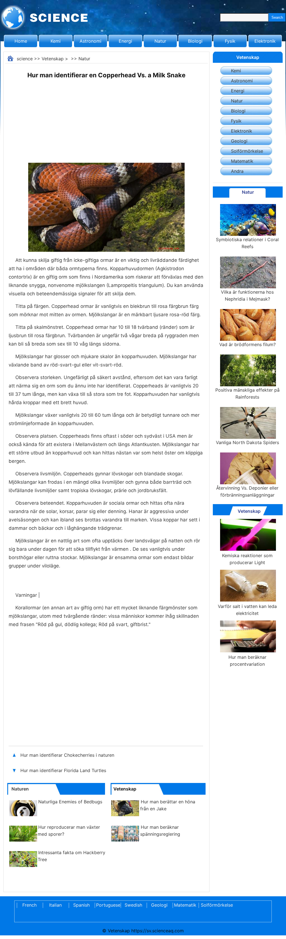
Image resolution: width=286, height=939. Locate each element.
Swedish (133, 905)
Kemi (56, 41)
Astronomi (90, 41)
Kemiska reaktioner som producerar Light (247, 559)
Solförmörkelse (247, 151)
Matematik (242, 161)
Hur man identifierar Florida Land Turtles (63, 770)
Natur (160, 41)
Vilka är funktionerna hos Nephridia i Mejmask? (247, 295)
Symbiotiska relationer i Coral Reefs (247, 243)
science (25, 58)
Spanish (81, 905)
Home (21, 41)
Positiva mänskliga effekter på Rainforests (247, 393)
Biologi (195, 41)
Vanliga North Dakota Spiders (247, 442)
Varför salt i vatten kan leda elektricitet (247, 609)
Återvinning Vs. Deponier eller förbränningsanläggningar (247, 491)
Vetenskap (53, 58)
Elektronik (265, 41)
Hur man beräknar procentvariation (247, 660)
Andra (237, 171)
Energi (125, 41)
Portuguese (107, 905)
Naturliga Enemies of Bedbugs (70, 801)
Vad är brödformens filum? (247, 344)
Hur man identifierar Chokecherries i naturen (68, 755)
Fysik (230, 41)
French (29, 905)
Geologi (239, 141)
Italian (55, 905)
